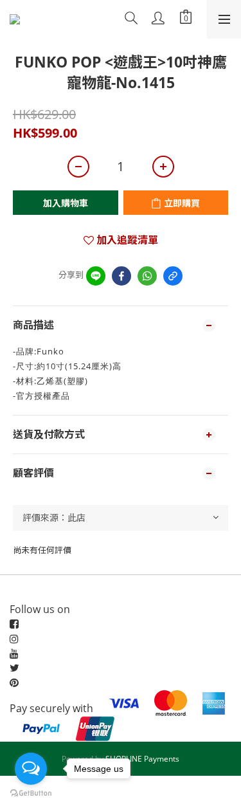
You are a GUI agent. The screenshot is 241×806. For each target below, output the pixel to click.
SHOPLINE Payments (142, 758)
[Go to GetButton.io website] (30, 793)
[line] (95, 276)
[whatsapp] (147, 276)
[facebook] (121, 276)
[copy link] (173, 276)
